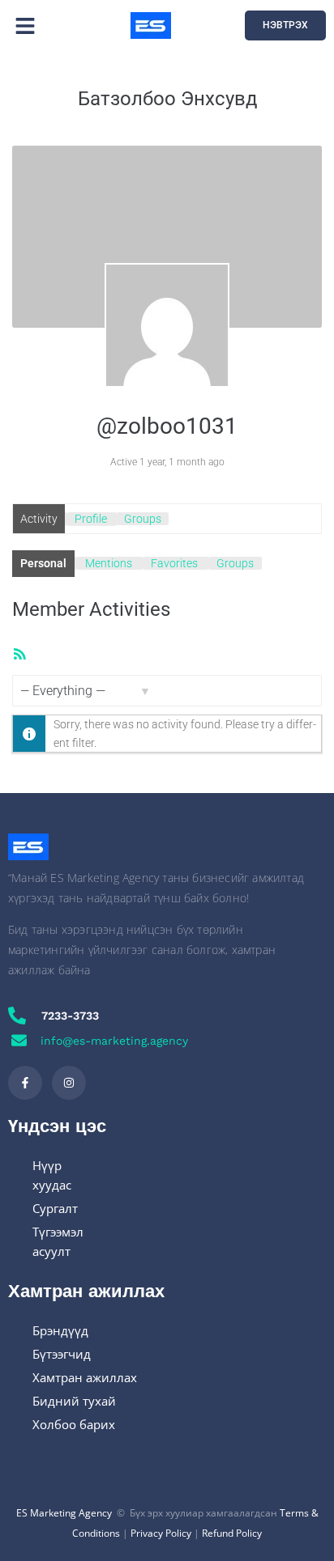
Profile (91, 518)
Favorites (174, 563)
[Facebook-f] (25, 1083)
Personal (43, 563)
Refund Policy (232, 1533)
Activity (39, 518)
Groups (142, 518)
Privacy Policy (161, 1533)
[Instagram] (69, 1083)
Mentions (108, 563)
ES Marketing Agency (64, 1513)
